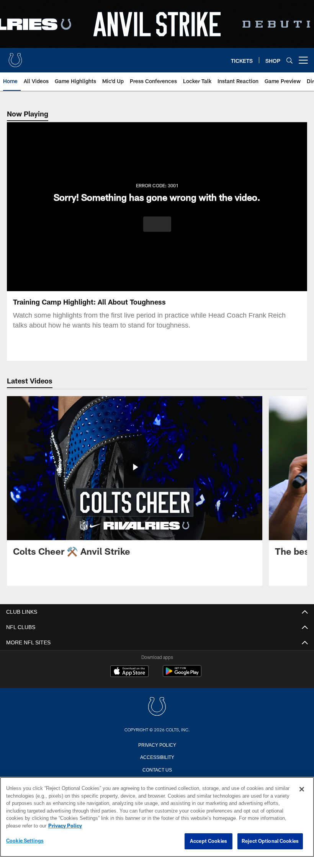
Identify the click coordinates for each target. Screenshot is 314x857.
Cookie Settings (25, 841)
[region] (157, 817)
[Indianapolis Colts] (157, 707)
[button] (157, 224)
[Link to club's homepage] (15, 57)
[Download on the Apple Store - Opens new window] (129, 671)
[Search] (289, 60)
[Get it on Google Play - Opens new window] (182, 674)
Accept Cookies (208, 841)
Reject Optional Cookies (270, 841)
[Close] (301, 789)
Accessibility (157, 756)
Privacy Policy (157, 744)
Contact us (157, 769)
